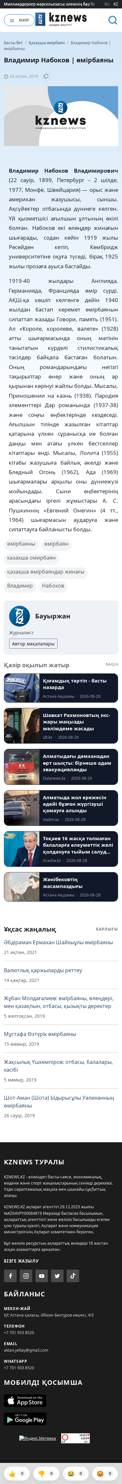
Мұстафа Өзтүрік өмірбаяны (40, 1034)
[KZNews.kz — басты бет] (61, 19)
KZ (116, 4)
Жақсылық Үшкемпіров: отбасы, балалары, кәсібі (58, 1065)
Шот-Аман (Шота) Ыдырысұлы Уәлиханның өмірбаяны (59, 1101)
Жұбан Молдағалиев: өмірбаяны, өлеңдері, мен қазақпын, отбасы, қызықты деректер (59, 1002)
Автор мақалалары (33, 644)
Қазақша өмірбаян (47, 43)
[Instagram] (26, 1275)
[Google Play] (61, 1418)
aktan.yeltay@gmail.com (26, 1350)
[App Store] (61, 1400)
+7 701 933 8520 (19, 1332)
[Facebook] (10, 1275)
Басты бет (13, 43)
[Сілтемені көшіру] (46, 76)
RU (107, 4)
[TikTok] (72, 1275)
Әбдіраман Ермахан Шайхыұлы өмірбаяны (58, 942)
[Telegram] (57, 1275)
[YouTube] (41, 1275)
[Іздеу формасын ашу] (113, 20)
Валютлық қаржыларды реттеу (43, 970)
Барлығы (107, 929)
